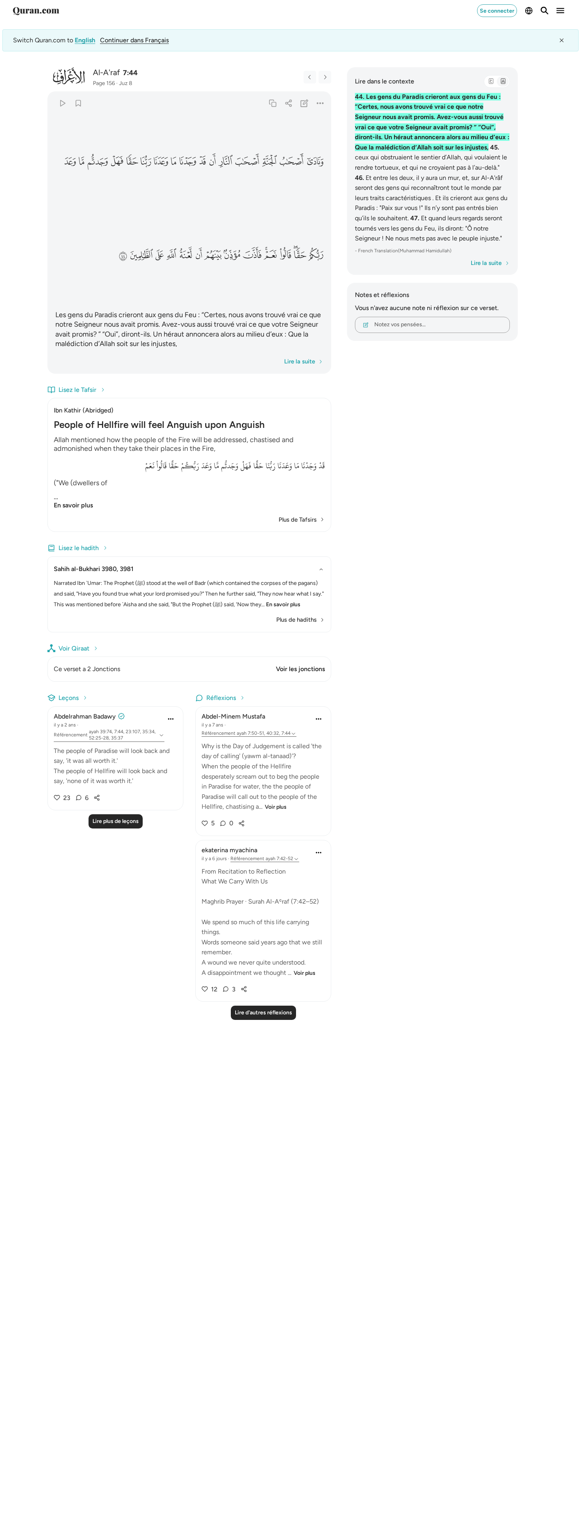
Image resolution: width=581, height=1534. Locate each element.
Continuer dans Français (134, 40)
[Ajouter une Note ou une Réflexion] (304, 103)
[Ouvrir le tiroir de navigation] (560, 11)
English (85, 40)
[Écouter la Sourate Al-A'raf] (62, 103)
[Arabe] (491, 81)
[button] (314, 162)
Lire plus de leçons (115, 821)
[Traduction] (503, 81)
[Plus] (320, 103)
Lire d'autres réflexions (263, 1012)
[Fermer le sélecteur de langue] (561, 40)
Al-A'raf (106, 72)
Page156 (104, 83)
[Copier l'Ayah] (272, 103)
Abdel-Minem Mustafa (233, 716)
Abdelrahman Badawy (85, 716)
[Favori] (78, 103)
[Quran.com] (36, 11)
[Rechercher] (545, 11)
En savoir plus (73, 505)
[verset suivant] (325, 77)
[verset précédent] (310, 77)
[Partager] (288, 103)
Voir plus (276, 807)
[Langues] (529, 11)
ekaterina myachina (229, 850)
